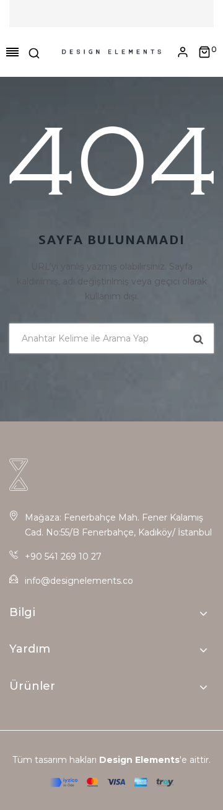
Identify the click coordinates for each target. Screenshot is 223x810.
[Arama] (34, 52)
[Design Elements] (111, 52)
